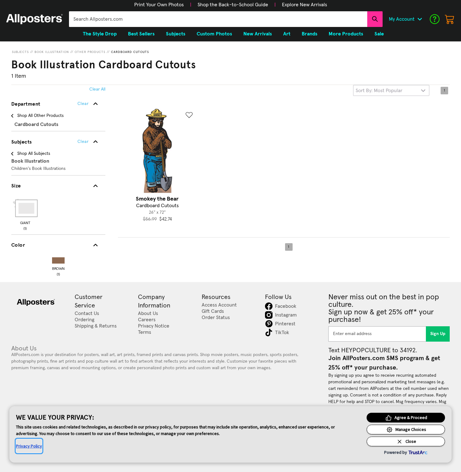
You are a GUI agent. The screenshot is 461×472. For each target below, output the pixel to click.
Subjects (20, 52)
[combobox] (218, 19)
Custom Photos (214, 33)
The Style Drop (100, 33)
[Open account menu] (420, 19)
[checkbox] (25, 213)
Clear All (97, 89)
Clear (82, 141)
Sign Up (438, 334)
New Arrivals (257, 33)
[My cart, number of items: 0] (450, 19)
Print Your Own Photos (159, 4)
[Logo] (34, 19)
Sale (379, 33)
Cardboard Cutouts (130, 52)
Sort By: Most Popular (379, 90)
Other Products (90, 52)
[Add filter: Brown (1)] (58, 259)
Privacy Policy (29, 446)
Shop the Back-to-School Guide (233, 4)
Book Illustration (51, 52)
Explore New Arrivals (304, 4)
